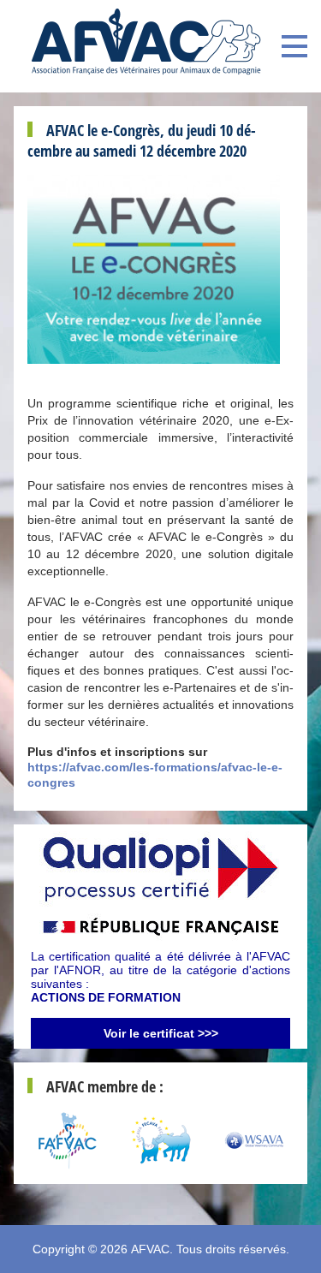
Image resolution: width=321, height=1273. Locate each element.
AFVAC (150, 1249)
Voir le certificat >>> (161, 1033)
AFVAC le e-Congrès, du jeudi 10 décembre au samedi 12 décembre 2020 (141, 140)
